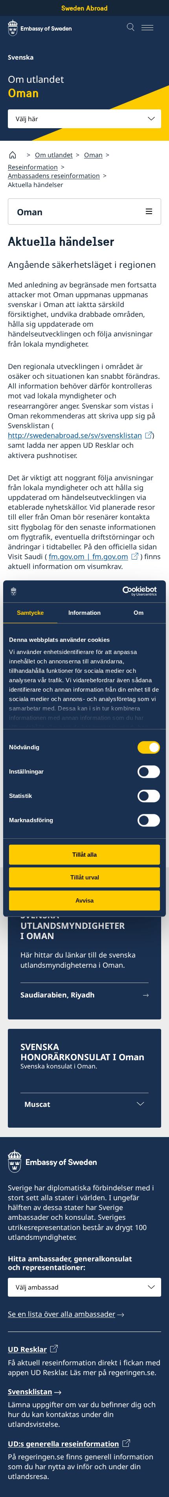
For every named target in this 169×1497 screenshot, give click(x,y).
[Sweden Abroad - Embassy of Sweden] (47, 28)
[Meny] (151, 28)
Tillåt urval (84, 877)
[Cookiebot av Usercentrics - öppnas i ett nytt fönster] (125, 591)
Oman (93, 155)
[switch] (149, 771)
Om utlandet (54, 155)
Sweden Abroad (84, 8)
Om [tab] (138, 612)
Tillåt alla (84, 854)
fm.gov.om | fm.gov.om (88, 556)
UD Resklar (27, 1349)
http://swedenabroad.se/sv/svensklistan (75, 435)
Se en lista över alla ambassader (61, 1314)
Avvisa (84, 900)
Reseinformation (33, 167)
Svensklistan (30, 1391)
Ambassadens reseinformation (54, 175)
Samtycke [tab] (30, 612)
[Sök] (131, 28)
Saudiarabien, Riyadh (57, 994)
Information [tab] (84, 612)
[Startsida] (16, 155)
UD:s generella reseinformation (63, 1443)
